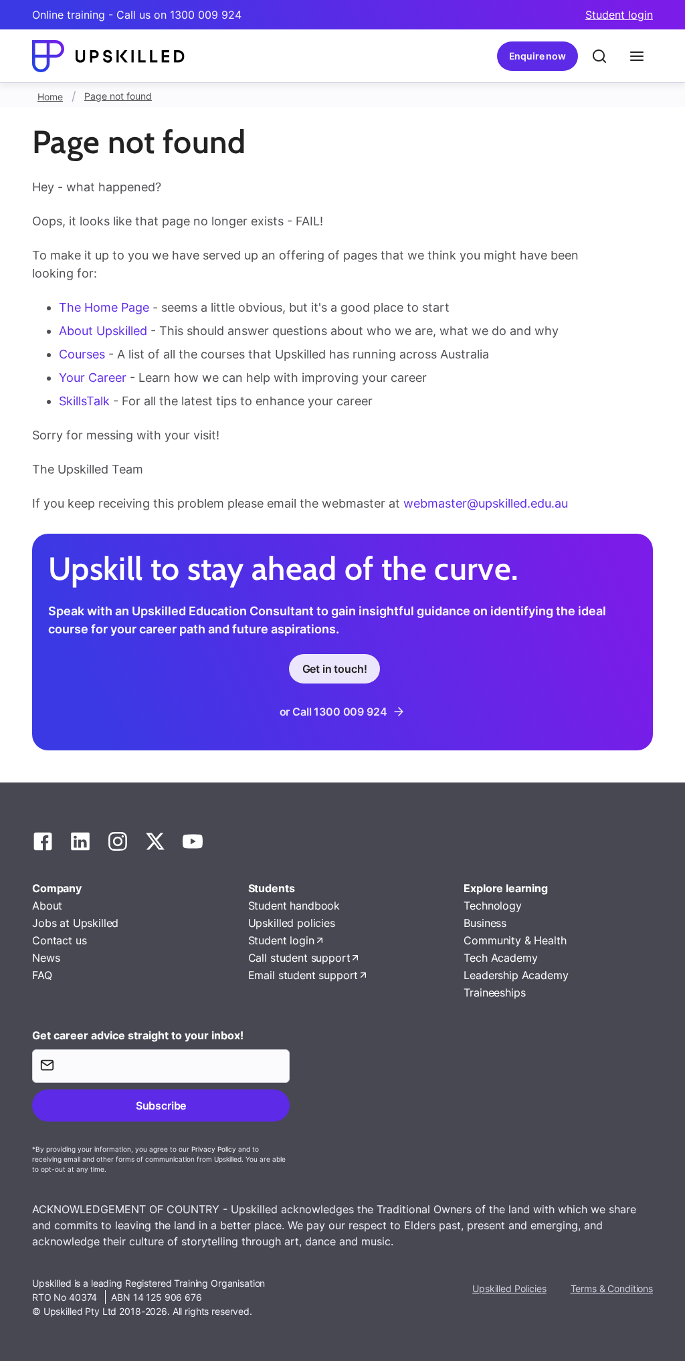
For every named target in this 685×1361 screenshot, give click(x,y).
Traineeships (494, 992)
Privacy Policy (213, 1149)
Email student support (303, 975)
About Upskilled (103, 331)
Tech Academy (500, 957)
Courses (83, 354)
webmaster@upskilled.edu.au (485, 503)
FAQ (42, 975)
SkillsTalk (84, 401)
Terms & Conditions (612, 1288)
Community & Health (515, 940)
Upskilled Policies (509, 1288)
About (47, 905)
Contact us (59, 940)
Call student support (299, 957)
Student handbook (294, 905)
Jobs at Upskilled (75, 923)
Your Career (94, 378)
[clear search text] (599, 56)
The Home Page (104, 307)
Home (50, 96)
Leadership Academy (516, 975)
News (46, 957)
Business (485, 923)
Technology (492, 905)
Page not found (118, 96)
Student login (619, 14)
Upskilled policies (291, 923)
